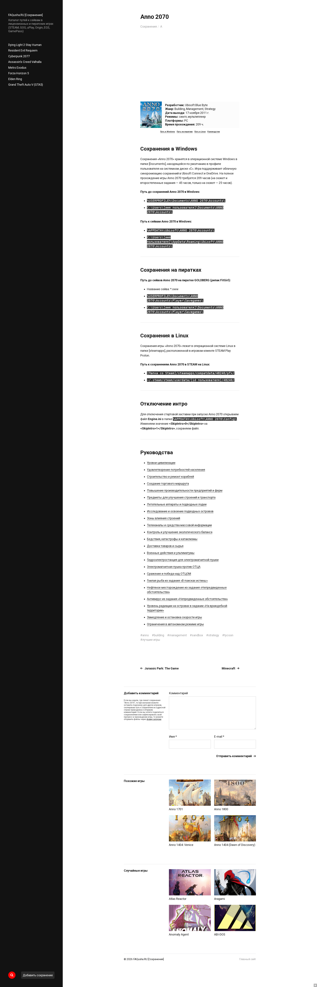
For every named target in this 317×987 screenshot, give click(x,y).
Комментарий (178, 693)
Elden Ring (15, 79)
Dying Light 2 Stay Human (25, 45)
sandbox (197, 635)
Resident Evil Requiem (22, 50)
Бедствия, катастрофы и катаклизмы (172, 539)
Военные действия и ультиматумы (170, 553)
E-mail (219, 736)
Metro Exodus (17, 67)
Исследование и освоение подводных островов (180, 511)
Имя (173, 736)
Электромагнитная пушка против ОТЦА (173, 566)
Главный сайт (247, 959)
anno (145, 635)
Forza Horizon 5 (18, 73)
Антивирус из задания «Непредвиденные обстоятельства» (187, 599)
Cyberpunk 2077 (19, 56)
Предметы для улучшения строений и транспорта (181, 497)
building (159, 635)
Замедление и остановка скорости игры (174, 617)
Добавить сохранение (38, 975)
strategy (213, 635)
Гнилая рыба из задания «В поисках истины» (177, 580)
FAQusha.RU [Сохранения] (25, 15)
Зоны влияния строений (163, 518)
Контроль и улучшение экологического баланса (179, 532)
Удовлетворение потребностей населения (176, 469)
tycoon (228, 635)
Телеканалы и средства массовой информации (179, 525)
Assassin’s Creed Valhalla (24, 62)
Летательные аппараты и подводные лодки (177, 504)
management (178, 635)
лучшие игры (151, 639)
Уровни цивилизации (161, 462)
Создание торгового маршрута (168, 483)
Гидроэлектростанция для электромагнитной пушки (183, 560)
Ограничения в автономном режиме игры (175, 624)
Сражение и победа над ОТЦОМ (169, 573)
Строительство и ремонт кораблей (170, 476)
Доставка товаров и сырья (165, 546)
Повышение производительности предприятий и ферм (184, 490)
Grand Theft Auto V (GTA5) (25, 84)
